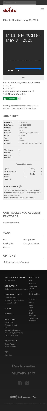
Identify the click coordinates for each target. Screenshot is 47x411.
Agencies (8, 355)
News (31, 308)
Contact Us (9, 322)
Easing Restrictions (31, 243)
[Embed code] (23, 77)
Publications (33, 318)
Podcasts (32, 316)
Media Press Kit (10, 347)
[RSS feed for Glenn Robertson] (31, 91)
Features (9, 308)
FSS (5, 239)
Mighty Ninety (29, 239)
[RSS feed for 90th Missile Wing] (25, 94)
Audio (31, 310)
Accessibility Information (14, 333)
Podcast (6, 247)
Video (31, 305)
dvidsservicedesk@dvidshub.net (16, 289)
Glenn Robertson (20, 91)
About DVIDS (10, 319)
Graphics (32, 313)
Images (31, 302)
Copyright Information (12, 330)
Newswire (9, 314)
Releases (32, 284)
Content (33, 299)
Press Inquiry (11, 341)
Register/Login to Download (17, 262)
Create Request (10, 344)
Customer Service (11, 335)
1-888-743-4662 (10, 298)
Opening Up (8, 243)
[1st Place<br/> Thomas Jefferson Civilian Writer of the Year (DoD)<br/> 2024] (33, 91)
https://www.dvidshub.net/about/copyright (19, 197)
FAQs (6, 328)
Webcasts (32, 321)
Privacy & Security (11, 325)
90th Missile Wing (12, 94)
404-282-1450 (10, 281)
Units (7, 352)
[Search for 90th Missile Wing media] (22, 94)
